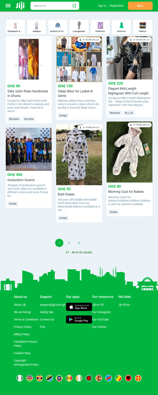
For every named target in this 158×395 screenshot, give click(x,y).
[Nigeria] (19, 378)
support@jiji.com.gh (53, 304)
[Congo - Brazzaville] (118, 378)
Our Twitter (99, 326)
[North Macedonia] (138, 378)
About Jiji (20, 304)
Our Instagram (101, 312)
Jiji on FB (98, 304)
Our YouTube (100, 319)
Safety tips (46, 312)
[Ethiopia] (59, 378)
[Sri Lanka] (98, 378)
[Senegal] (69, 378)
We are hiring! (22, 312)
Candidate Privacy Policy (25, 343)
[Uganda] (39, 378)
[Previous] (59, 243)
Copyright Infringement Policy (26, 362)
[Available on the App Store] (79, 307)
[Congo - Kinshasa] (108, 378)
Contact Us (47, 319)
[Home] (20, 6)
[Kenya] (29, 378)
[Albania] (128, 378)
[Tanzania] (49, 378)
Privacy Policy (22, 326)
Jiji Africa (124, 304)
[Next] (99, 243)
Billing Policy (22, 334)
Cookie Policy (22, 353)
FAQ (42, 326)
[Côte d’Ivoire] (79, 378)
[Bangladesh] (89, 378)
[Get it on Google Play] (79, 319)
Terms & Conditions (26, 319)
